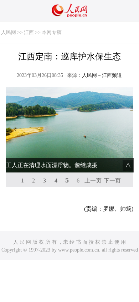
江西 (29, 32)
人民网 (8, 32)
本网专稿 (52, 32)
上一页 (93, 180)
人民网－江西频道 (102, 75)
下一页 (112, 180)
